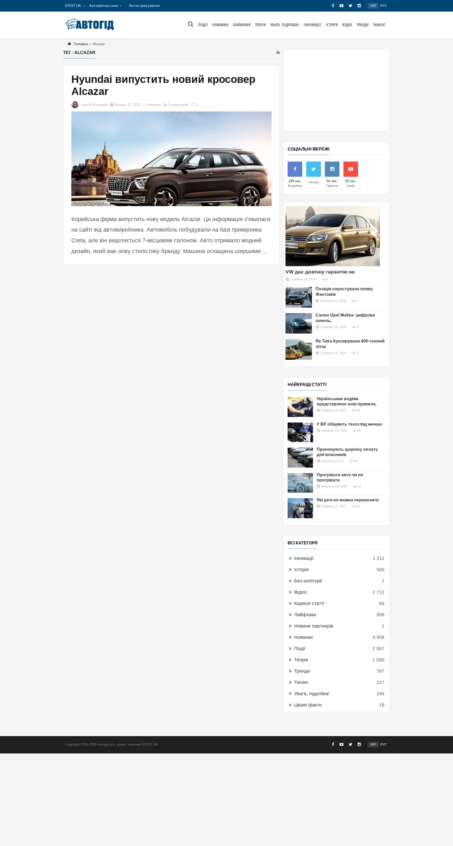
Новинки (220, 24)
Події (203, 24)
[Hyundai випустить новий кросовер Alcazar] (171, 158)
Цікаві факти (308, 705)
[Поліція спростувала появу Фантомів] (298, 297)
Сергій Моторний (94, 105)
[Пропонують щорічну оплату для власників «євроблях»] (300, 458)
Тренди (363, 24)
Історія (332, 24)
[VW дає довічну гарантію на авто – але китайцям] (332, 236)
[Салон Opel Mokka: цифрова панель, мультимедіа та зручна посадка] (298, 323)
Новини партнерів (313, 626)
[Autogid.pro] (89, 24)
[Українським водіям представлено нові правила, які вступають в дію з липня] (300, 407)
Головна (81, 44)
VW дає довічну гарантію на (320, 272)
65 (358, 430)
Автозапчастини (103, 6)
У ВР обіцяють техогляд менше (349, 424)
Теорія (260, 24)
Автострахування (144, 6)
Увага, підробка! (284, 24)
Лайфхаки (242, 24)
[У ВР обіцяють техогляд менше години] (300, 432)
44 (359, 486)
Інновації (312, 24)
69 (358, 410)
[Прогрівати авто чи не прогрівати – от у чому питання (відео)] (300, 483)
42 (358, 506)
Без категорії (308, 580)
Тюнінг (379, 24)
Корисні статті (309, 603)
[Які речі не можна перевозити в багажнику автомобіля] (300, 508)
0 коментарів (178, 105)
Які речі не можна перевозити (348, 500)
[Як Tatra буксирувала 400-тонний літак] (298, 349)
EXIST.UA (73, 6)
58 (356, 461)
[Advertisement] (337, 90)
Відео (347, 24)
